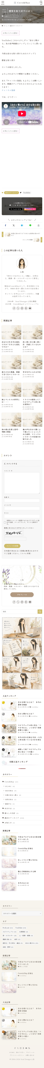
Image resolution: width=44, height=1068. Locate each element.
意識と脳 (7, 939)
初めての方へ (20, 1052)
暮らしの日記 (12, 813)
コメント (8, 471)
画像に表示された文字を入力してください (19, 528)
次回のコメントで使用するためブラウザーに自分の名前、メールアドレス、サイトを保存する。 (23, 522)
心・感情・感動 (26, 935)
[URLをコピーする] (38, 225)
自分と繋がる (31, 943)
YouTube (26, 193)
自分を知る (10, 791)
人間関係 (23, 932)
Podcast (8, 928)
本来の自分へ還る (13, 795)
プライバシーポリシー (17, 1055)
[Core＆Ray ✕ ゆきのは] (22, 3)
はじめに (10, 786)
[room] (26, 308)
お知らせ (10, 822)
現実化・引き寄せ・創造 (13, 943)
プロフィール (22, 594)
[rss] (29, 1048)
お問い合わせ (30, 1055)
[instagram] (22, 308)
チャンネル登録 (8, 90)
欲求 (17, 939)
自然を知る (10, 799)
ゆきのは (10, 808)
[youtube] (30, 308)
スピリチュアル (9, 932)
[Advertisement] (22, 162)
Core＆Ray (11, 781)
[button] (5, 225)
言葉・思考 (8, 947)
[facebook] (14, 308)
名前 (6, 497)
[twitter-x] (18, 308)
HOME (12, 1052)
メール (7, 505)
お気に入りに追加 (10, 33)
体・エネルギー (10, 935)
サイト (6, 513)
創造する (10, 804)
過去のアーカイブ (11, 16)
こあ (22, 272)
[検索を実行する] (40, 611)
